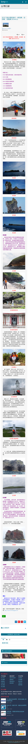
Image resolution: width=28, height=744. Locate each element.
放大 (19, 34)
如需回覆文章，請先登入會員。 (14, 634)
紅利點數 (20, 679)
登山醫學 (3, 679)
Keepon (11, 741)
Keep (4, 1)
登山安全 (3, 677)
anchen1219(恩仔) (7, 28)
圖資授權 (12, 683)
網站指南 (20, 681)
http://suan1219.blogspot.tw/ (11, 610)
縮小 (24, 34)
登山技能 (3, 686)
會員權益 (20, 677)
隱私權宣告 (12, 681)
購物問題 (20, 684)
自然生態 (3, 683)
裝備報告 (3, 681)
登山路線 (3, 684)
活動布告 (20, 683)
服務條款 (12, 679)
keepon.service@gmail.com (14, 742)
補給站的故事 (12, 677)
